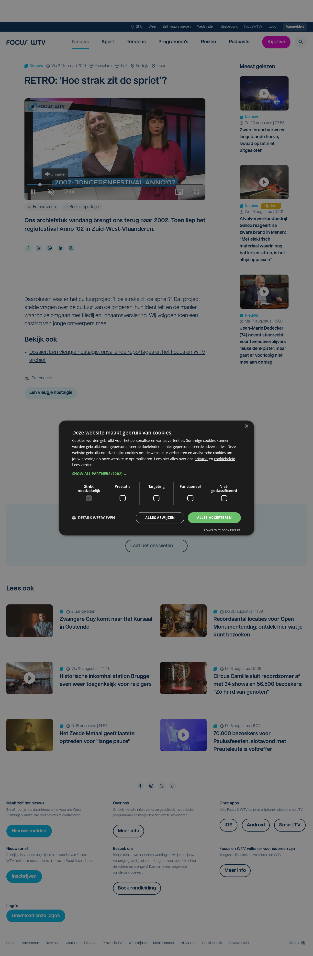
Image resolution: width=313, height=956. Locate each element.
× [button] (246, 426)
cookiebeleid (224, 458)
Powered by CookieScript (222, 530)
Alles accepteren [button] (214, 517)
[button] (156, 473)
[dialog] (156, 478)
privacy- (201, 458)
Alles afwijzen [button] (160, 517)
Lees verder (82, 464)
